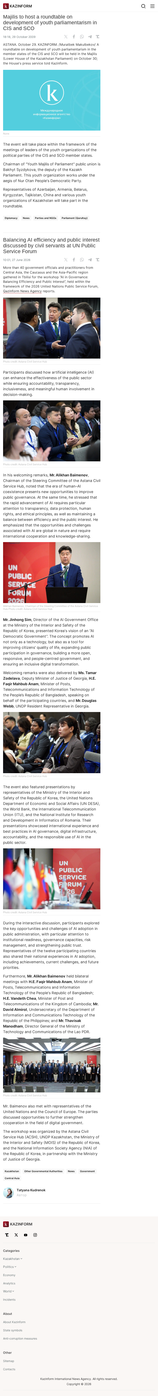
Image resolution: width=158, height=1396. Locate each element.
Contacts (9, 1369)
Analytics (9, 1283)
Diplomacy (11, 218)
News (26, 218)
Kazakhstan (12, 1171)
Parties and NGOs (45, 218)
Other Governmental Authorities (43, 1171)
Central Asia (12, 1178)
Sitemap (8, 1361)
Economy (9, 1275)
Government (87, 1171)
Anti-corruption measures (20, 1338)
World (7, 1291)
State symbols (12, 1330)
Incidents (9, 1299)
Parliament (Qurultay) (75, 218)
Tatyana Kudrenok (31, 1190)
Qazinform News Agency (22, 291)
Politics (8, 1267)
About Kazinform (14, 1322)
